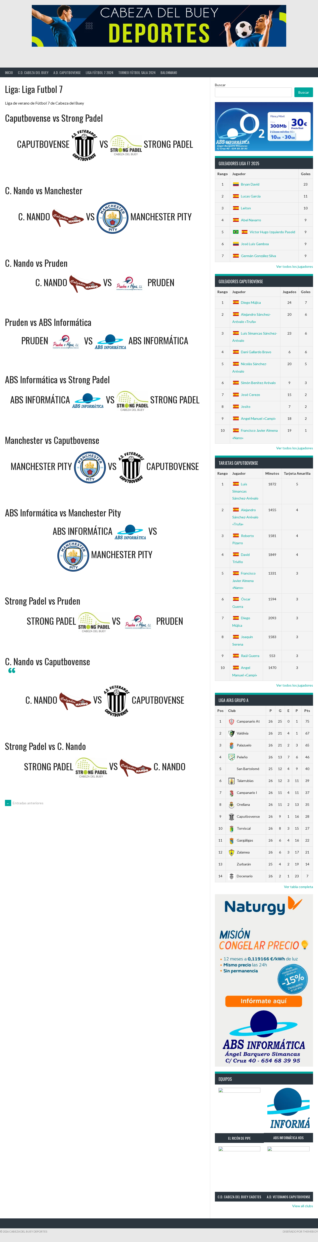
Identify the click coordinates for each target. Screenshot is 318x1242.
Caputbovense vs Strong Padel (54, 117)
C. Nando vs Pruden (36, 262)
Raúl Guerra (250, 656)
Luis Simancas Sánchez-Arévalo (245, 491)
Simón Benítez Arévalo (258, 383)
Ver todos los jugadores (294, 266)
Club (232, 710)
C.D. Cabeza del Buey (33, 72)
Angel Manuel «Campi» (258, 418)
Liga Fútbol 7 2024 (99, 72)
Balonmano (168, 72)
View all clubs (302, 1206)
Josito (245, 406)
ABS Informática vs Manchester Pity (63, 512)
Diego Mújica (251, 302)
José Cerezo (250, 394)
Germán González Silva (258, 256)
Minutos (272, 473)
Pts (307, 710)
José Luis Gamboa (255, 244)
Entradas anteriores (24, 803)
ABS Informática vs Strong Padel (57, 379)
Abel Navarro (251, 220)
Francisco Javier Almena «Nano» (244, 580)
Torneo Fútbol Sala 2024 (137, 72)
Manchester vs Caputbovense (52, 439)
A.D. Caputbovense (67, 72)
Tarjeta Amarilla (297, 473)
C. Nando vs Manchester (43, 190)
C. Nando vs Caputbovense (47, 661)
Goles (306, 174)
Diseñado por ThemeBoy (300, 1231)
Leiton (246, 208)
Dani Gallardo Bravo (256, 352)
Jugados (289, 292)
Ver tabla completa (298, 887)
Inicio (9, 72)
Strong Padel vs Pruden (42, 600)
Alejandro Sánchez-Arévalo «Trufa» (245, 517)
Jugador (239, 174)
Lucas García (251, 196)
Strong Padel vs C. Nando (45, 745)
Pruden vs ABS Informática (48, 321)
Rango (222, 174)
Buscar (220, 85)
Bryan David (250, 184)
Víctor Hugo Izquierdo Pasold (272, 232)
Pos (220, 710)
